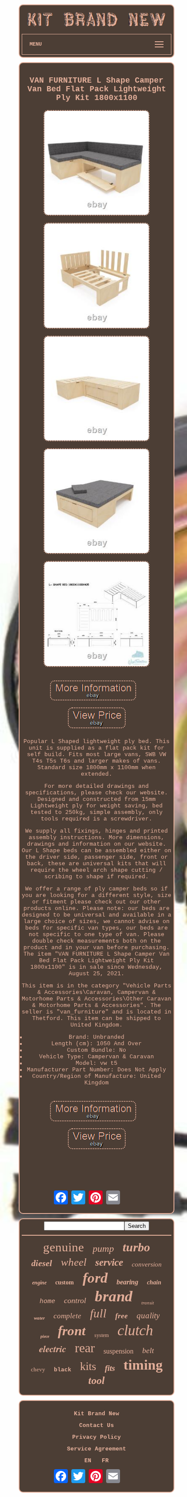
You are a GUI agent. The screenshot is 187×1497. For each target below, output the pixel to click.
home (47, 1301)
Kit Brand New (96, 1413)
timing (143, 1365)
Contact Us (96, 1425)
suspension (119, 1351)
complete (67, 1316)
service (109, 1262)
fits (110, 1368)
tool (96, 1380)
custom (64, 1282)
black (62, 1370)
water (39, 1317)
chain (154, 1282)
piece (44, 1336)
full (98, 1313)
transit (147, 1302)
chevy (38, 1369)
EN (87, 1460)
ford (95, 1278)
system (101, 1335)
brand (114, 1296)
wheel (74, 1262)
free (121, 1316)
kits (88, 1366)
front (72, 1330)
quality (148, 1315)
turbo (136, 1247)
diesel (41, 1263)
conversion (147, 1264)
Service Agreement (96, 1449)
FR (105, 1460)
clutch (135, 1330)
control (75, 1300)
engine (39, 1283)
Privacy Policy (96, 1437)
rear (85, 1347)
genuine (63, 1247)
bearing (127, 1282)
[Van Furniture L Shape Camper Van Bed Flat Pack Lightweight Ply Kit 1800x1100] (96, 163)
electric (52, 1348)
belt (148, 1350)
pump (103, 1248)
